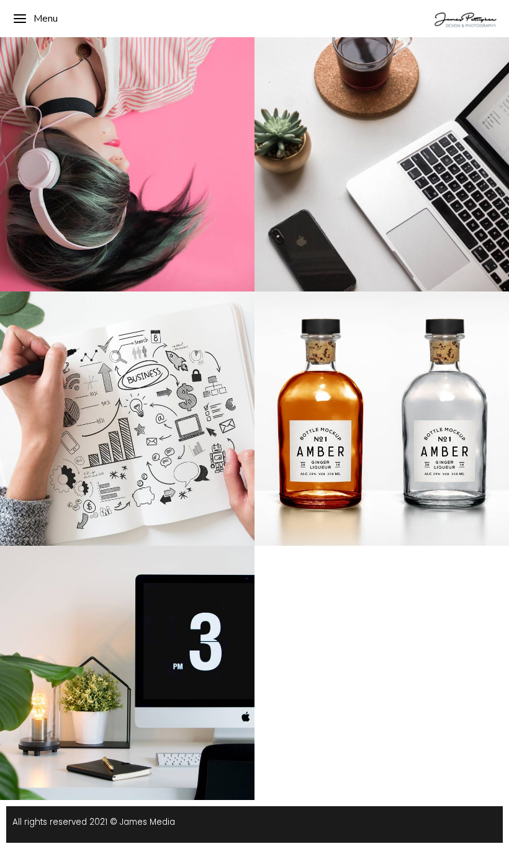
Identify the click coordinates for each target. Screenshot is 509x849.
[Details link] (398, 114)
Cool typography (127, 388)
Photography (382, 159)
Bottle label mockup (381, 396)
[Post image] (127, 164)
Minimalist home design (127, 650)
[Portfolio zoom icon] (365, 114)
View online (348, 369)
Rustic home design (381, 142)
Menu (46, 18)
